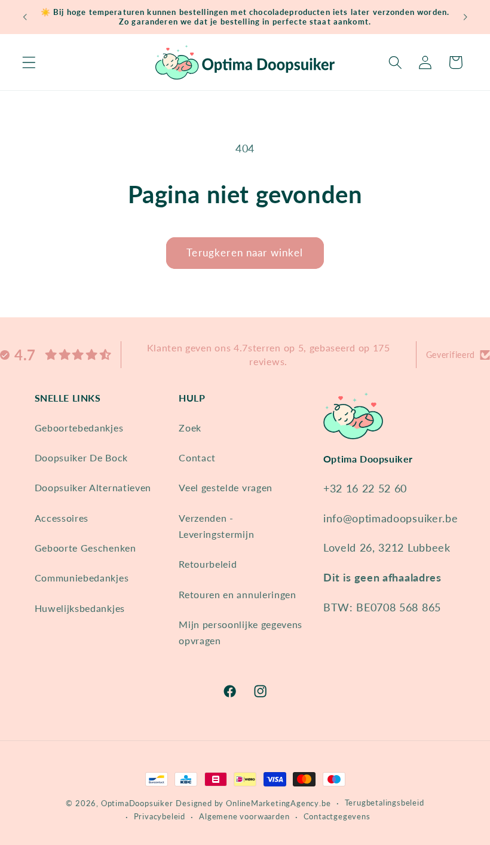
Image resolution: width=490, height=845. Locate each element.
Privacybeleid (159, 816)
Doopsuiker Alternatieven (93, 487)
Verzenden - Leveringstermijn (216, 526)
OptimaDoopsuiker (137, 803)
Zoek (190, 427)
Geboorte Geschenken (85, 547)
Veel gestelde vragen (225, 487)
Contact (197, 457)
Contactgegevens (337, 816)
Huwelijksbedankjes (80, 608)
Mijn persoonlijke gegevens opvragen (240, 632)
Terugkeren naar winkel (244, 252)
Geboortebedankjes (79, 427)
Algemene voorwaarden (244, 816)
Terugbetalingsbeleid (384, 802)
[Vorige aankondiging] (25, 17)
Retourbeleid (208, 564)
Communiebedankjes (82, 577)
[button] (29, 62)
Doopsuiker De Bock (81, 457)
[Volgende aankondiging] (465, 17)
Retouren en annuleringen (237, 594)
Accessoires (62, 517)
